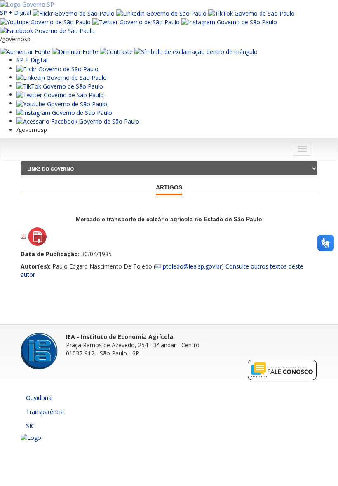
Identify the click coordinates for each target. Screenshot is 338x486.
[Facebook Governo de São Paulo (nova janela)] (47, 30)
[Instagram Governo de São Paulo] (229, 22)
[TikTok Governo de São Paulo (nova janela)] (251, 12)
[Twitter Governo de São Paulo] (60, 94)
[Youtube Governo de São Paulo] (61, 103)
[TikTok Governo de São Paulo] (59, 86)
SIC (30, 426)
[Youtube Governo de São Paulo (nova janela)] (45, 22)
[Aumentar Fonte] (25, 51)
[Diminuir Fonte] (75, 51)
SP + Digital (15, 12)
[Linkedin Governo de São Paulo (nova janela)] (161, 12)
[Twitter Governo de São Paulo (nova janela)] (136, 22)
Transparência (45, 412)
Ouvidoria (39, 398)
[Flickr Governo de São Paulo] (57, 68)
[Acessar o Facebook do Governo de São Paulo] (77, 121)
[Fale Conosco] (282, 370)
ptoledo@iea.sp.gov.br (192, 266)
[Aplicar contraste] (116, 51)
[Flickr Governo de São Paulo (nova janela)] (74, 12)
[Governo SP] (27, 4)
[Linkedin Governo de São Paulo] (61, 77)
